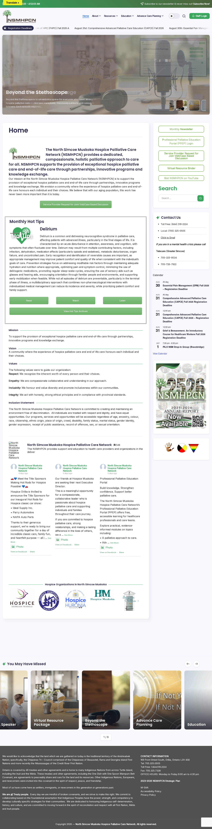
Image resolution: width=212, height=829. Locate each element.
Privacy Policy (148, 794)
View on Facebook (19, 552)
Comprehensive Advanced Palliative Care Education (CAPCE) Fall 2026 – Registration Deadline (186, 318)
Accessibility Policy (151, 791)
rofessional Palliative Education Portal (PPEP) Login (181, 141)
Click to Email (168, 237)
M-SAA (144, 787)
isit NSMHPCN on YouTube (181, 178)
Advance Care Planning (98, 722)
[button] (174, 16)
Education (145, 724)
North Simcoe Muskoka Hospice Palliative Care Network (30, 468)
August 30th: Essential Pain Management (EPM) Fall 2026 (180, 28)
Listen (122, 300)
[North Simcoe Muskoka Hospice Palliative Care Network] (16, 450)
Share (32, 552)
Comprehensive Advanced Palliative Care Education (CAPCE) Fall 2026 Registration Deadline (185, 302)
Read (29, 300)
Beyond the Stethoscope (39, 92)
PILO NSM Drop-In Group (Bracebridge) (183, 346)
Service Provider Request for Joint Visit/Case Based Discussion (75, 204)
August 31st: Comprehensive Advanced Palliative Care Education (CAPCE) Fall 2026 (99, 28)
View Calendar (160, 353)
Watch (75, 300)
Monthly (181, 129)
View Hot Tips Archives (76, 311)
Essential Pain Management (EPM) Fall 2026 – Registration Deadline (186, 287)
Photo (19, 546)
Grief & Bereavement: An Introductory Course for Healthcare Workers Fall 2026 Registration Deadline (184, 334)
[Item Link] (55, 700)
